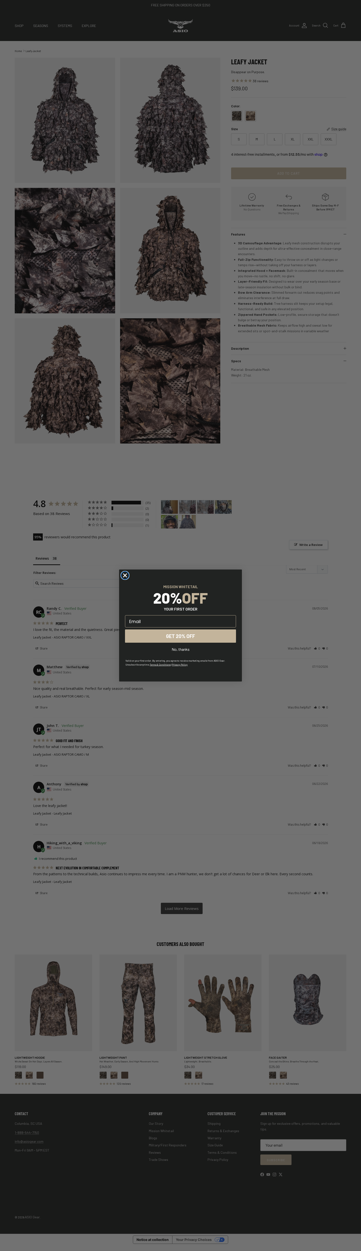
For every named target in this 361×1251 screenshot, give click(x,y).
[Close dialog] (125, 575)
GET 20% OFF (180, 636)
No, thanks (181, 649)
